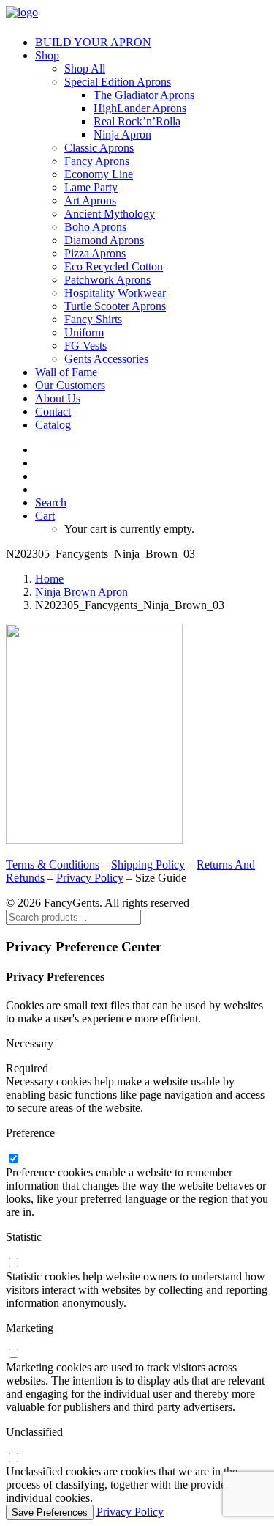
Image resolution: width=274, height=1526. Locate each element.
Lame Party (91, 187)
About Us (57, 398)
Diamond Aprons (104, 240)
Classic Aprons (99, 147)
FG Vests (85, 345)
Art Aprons (90, 200)
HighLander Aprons (140, 108)
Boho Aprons (95, 227)
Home (49, 578)
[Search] (73, 916)
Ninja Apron (122, 134)
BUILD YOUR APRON (93, 42)
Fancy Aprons (96, 161)
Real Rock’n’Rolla (137, 121)
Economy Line (98, 174)
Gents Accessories (106, 359)
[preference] (13, 1159)
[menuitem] (151, 42)
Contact (53, 411)
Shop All (84, 68)
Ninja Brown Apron (81, 592)
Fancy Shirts (93, 319)
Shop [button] (47, 55)
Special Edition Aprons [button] (117, 81)
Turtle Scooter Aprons (115, 306)
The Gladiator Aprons (144, 95)
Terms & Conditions (52, 864)
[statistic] (13, 1263)
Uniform (84, 332)
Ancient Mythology (109, 213)
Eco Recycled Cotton (113, 266)
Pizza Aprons (95, 253)
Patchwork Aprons (107, 279)
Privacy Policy (89, 877)
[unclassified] (13, 1458)
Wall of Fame (66, 372)
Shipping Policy (148, 864)
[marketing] (13, 1354)
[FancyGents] (137, 15)
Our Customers (70, 385)
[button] (50, 502)
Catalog (53, 425)
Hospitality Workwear (115, 293)
